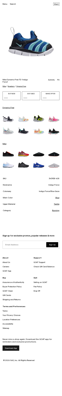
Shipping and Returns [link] (12, 300)
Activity (51, 80)
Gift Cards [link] (7, 295)
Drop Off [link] (37, 291)
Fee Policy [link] (38, 287)
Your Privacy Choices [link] (11, 315)
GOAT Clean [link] (8, 291)
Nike (4, 86)
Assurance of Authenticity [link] (13, 282)
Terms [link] (5, 311)
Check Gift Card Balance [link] (44, 267)
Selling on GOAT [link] (40, 282)
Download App (11, 348)
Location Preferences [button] (11, 320)
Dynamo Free (21, 86)
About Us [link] (6, 262)
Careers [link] (6, 267)
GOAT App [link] (7, 271)
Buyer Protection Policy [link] (12, 287)
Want (56, 4)
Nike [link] (4, 144)
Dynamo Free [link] (8, 108)
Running (55, 211)
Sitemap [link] (6, 328)
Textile (56, 204)
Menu (5, 4)
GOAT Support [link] (39, 262)
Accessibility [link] (8, 324)
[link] (8, 119)
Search (13, 4)
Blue (57, 198)
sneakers (11, 86)
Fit (58, 80)
